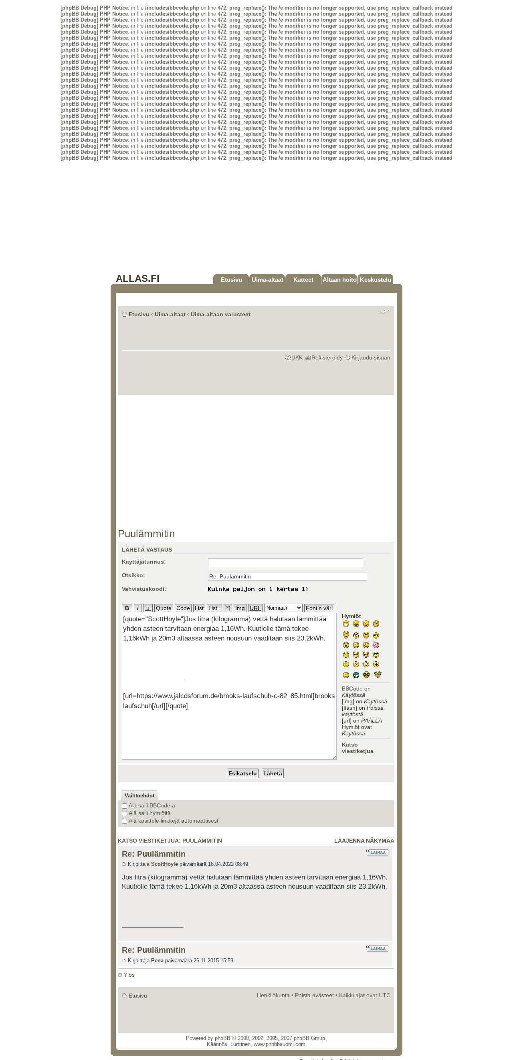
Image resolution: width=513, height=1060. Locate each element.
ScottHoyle (164, 864)
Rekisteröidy (327, 357)
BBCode (352, 688)
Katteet (303, 279)
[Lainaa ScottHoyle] (377, 852)
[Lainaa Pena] (377, 948)
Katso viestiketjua (358, 747)
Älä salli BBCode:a (151, 805)
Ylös (129, 975)
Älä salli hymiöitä (149, 813)
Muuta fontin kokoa (384, 311)
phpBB (222, 1038)
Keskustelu (375, 279)
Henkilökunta (273, 995)
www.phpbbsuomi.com (279, 1044)
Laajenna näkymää (364, 841)
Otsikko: (133, 575)
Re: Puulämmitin (154, 853)
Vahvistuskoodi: (144, 589)
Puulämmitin (146, 534)
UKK (297, 357)
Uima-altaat (267, 279)
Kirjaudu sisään (370, 357)
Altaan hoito (340, 279)
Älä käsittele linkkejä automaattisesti (173, 820)
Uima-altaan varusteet (220, 314)
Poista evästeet (314, 995)
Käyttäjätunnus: (144, 561)
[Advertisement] (256, 217)
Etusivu (231, 279)
